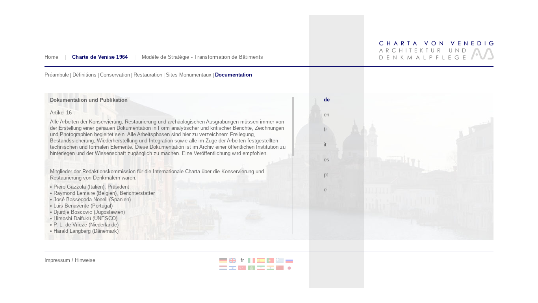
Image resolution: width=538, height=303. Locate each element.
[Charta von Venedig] (223, 268)
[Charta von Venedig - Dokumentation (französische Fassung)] (223, 260)
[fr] (233, 260)
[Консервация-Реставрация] (289, 260)
